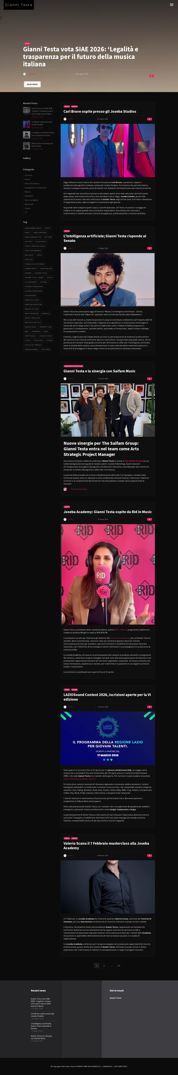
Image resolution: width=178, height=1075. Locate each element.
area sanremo (41, 233)
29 (119, 965)
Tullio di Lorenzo (34, 345)
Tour (50, 340)
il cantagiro (31, 282)
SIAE (46, 331)
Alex (48, 228)
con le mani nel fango (35, 246)
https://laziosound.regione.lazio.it (80, 779)
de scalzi (30, 255)
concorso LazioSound (120, 638)
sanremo (36, 331)
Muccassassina (32, 313)
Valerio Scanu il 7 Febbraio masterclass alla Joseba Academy (106, 845)
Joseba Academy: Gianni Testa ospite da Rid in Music (108, 511)
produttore (46, 327)
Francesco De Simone (35, 264)
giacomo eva (46, 269)
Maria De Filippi (32, 300)
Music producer (33, 318)
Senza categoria (31, 200)
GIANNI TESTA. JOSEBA (35, 278)
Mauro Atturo (32, 309)
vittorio (46, 349)
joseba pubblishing (34, 287)
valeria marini (32, 349)
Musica (74, 106)
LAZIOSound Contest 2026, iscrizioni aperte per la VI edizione (107, 697)
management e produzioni (73, 366)
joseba (44, 282)
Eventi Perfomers (32, 183)
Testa (28, 340)
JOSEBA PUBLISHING (34, 291)
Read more (32, 84)
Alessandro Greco (34, 228)
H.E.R (50, 278)
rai (27, 331)
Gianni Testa (41, 273)
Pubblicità (29, 196)
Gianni (28, 273)
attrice (29, 242)
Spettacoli (29, 204)
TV (26, 212)
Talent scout (46, 336)
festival (29, 260)
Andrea (32, 74)
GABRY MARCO (31, 269)
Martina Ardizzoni (34, 304)
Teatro (27, 208)
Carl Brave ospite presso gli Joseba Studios (100, 111)
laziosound (31, 295)
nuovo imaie (31, 327)
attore (49, 237)
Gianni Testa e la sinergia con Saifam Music (99, 371)
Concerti (28, 175)
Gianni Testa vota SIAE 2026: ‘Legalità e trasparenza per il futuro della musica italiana (42, 111)
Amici (28, 233)
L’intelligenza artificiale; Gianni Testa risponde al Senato (105, 238)
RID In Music (121, 629)
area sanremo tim (33, 237)
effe (40, 255)
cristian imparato (34, 251)
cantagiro (41, 242)
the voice (39, 340)
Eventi (27, 43)
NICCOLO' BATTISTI (33, 322)
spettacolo (31, 336)
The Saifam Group (133, 461)
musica (46, 313)
